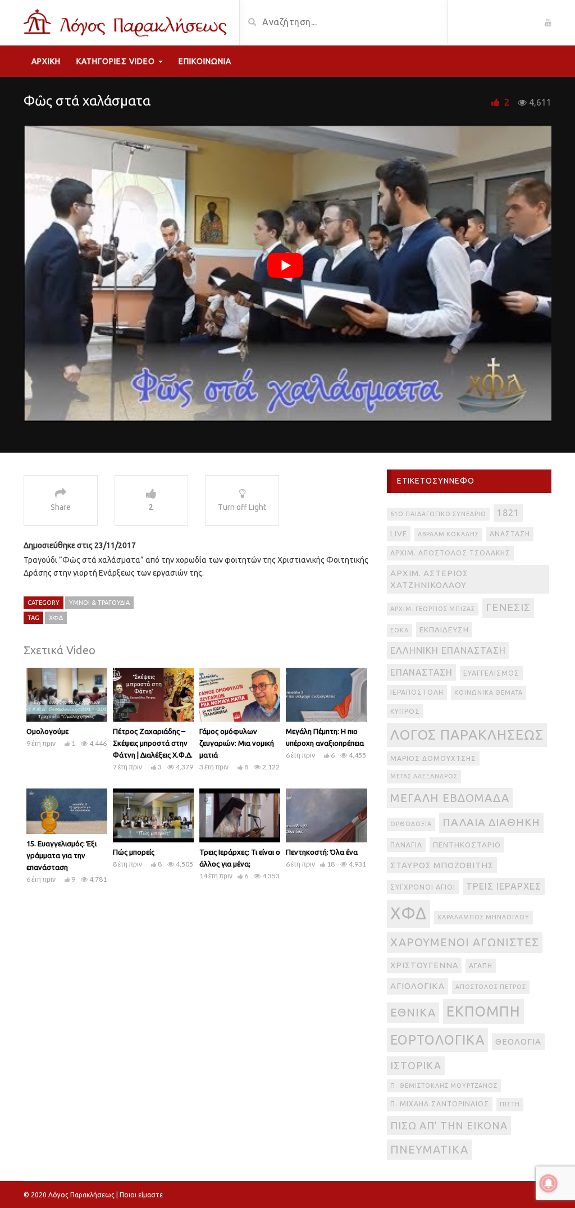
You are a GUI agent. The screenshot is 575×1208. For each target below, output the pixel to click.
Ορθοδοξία (411, 823)
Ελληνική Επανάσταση (448, 650)
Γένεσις (508, 607)
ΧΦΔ (56, 617)
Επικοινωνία (205, 61)
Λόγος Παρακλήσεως (467, 734)
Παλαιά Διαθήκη (491, 822)
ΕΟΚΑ (399, 630)
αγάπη (480, 965)
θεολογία (518, 1041)
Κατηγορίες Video (116, 61)
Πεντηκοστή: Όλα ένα (322, 852)
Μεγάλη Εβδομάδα (449, 797)
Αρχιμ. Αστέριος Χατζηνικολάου (429, 579)
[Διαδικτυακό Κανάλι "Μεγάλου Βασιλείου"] (127, 21)
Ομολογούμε (47, 731)
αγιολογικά (417, 986)
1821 (508, 513)
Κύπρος (405, 711)
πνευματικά (429, 1149)
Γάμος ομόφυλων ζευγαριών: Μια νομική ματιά (236, 743)
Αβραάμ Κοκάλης (448, 534)
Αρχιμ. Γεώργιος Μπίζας (432, 608)
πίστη (510, 1104)
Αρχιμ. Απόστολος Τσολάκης (450, 553)
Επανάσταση (421, 672)
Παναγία (406, 845)
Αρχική (46, 61)
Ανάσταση (510, 533)
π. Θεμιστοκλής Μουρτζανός (444, 1085)
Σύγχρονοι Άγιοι (422, 887)
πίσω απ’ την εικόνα (449, 1125)
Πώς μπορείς (133, 852)
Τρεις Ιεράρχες (503, 886)
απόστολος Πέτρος (490, 986)
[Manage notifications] (549, 1183)
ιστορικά (415, 1065)
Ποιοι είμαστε (141, 1194)
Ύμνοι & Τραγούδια (99, 602)
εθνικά (413, 1012)
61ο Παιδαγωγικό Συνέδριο (438, 513)
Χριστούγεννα (424, 965)
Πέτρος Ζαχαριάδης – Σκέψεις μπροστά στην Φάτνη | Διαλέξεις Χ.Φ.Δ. (153, 743)
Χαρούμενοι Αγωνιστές (464, 942)
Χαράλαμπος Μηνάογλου (483, 917)
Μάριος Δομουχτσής (433, 758)
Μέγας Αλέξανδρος (424, 776)
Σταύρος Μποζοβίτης (442, 865)
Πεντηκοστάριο (467, 845)
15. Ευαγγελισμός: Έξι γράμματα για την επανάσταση (61, 855)
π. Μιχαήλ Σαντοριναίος (439, 1103)
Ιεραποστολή (417, 692)
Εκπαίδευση (444, 630)
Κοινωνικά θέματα (488, 692)
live (398, 534)
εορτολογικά (437, 1039)
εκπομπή (483, 1011)
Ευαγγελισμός (491, 673)
